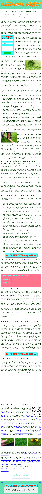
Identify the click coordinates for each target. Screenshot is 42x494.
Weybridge (32, 458)
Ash (39, 462)
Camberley (3, 462)
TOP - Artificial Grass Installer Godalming (13, 468)
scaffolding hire (12, 413)
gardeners (30, 422)
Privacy (40, 482)
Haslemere (18, 460)
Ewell (20, 464)
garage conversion (36, 426)
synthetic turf (27, 37)
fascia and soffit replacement (22, 420)
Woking (16, 462)
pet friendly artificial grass (32, 337)
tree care (3, 423)
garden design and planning (19, 419)
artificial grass (28, 291)
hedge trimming (33, 418)
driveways (26, 412)
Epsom (13, 460)
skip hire (20, 429)
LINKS (27, 8)
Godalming (26, 259)
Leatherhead (25, 458)
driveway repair (5, 434)
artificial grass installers (19, 369)
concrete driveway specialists (23, 433)
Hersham (19, 458)
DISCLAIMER (38, 8)
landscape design (19, 427)
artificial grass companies (8, 458)
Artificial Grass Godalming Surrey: (11, 19)
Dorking (22, 462)
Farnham (23, 461)
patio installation (21, 430)
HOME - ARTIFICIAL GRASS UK (21, 478)
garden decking (22, 434)
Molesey (14, 464)
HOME (23, 8)
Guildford (8, 464)
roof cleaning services (21, 423)
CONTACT (33, 8)
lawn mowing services (21, 431)
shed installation (15, 418)
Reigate (3, 464)
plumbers (26, 424)
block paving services (29, 416)
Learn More (25, 490)
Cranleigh (37, 461)
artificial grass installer (25, 84)
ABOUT (30, 8)
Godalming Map (5, 471)
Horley (38, 460)
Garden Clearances (31, 468)
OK (30, 490)
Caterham (10, 462)
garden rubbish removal (7, 412)
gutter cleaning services (8, 424)
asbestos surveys (17, 426)
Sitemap (2, 482)
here (31, 372)
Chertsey (38, 458)
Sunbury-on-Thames (6, 460)
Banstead (33, 460)
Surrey (39, 457)
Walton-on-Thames (13, 461)
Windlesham (34, 462)
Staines (24, 460)
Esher (28, 460)
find (6, 361)
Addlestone (4, 461)
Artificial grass (5, 61)
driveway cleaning (9, 422)
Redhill (27, 462)
